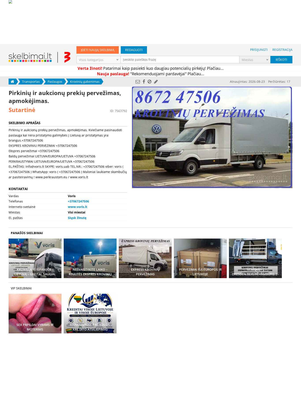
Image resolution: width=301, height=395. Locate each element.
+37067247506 (78, 201)
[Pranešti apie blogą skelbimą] (149, 82)
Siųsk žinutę (77, 218)
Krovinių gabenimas (85, 81)
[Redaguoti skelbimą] (156, 82)
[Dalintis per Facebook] (143, 82)
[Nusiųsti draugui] (137, 82)
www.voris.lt (77, 207)
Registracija (282, 50)
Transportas (31, 81)
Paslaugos (55, 81)
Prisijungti (259, 50)
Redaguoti (134, 50)
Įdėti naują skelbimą (97, 50)
